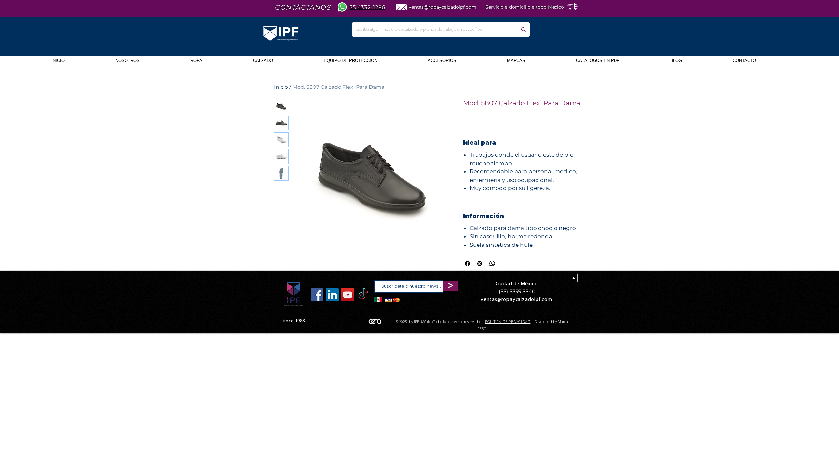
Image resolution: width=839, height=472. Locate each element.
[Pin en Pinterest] (480, 263)
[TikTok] (363, 294)
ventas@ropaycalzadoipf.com (442, 7)
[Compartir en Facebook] (467, 263)
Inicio (281, 87)
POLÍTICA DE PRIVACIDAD (507, 322)
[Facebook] (317, 294)
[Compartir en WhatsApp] (492, 263)
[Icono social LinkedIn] (332, 294)
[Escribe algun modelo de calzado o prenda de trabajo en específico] (523, 29)
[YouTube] (347, 294)
